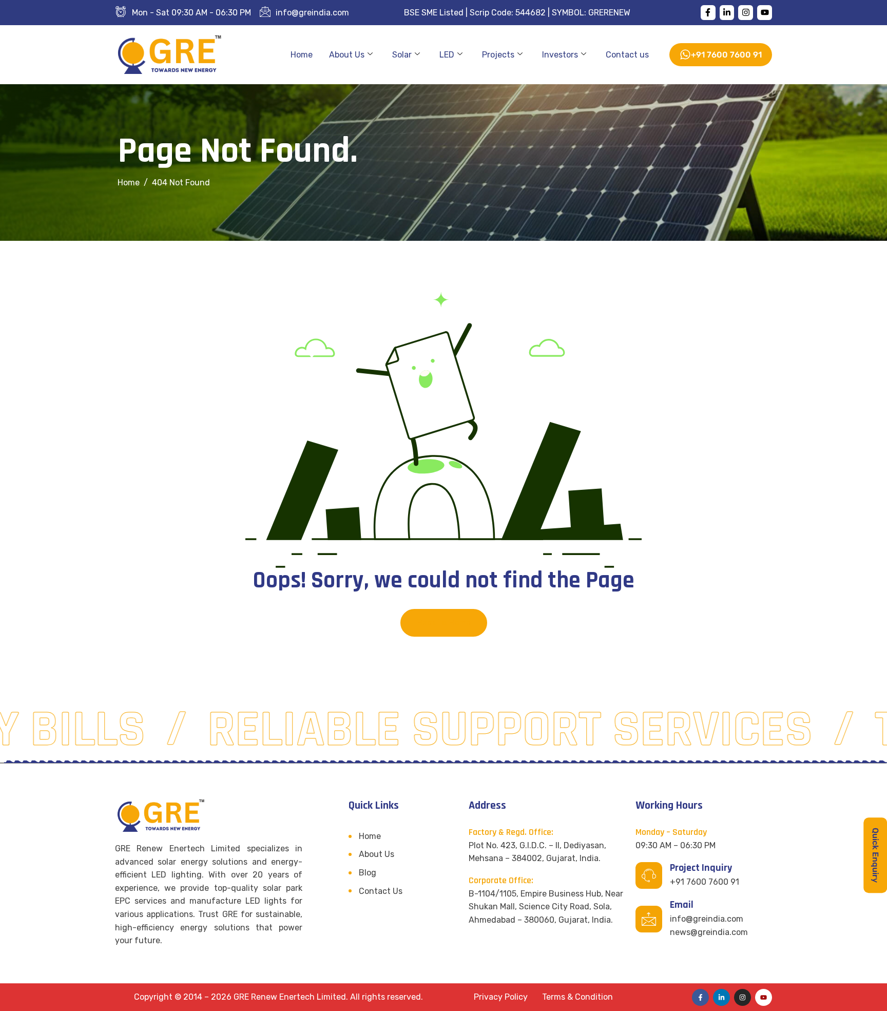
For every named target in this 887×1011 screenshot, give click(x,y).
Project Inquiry (701, 867)
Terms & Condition (577, 997)
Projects (498, 55)
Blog (367, 873)
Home (302, 55)
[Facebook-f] (708, 12)
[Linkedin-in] (727, 12)
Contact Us (380, 891)
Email (681, 904)
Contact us (627, 55)
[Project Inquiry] (648, 875)
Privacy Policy (501, 997)
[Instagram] (745, 12)
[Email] (648, 919)
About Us (346, 55)
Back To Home (444, 622)
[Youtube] (764, 12)
